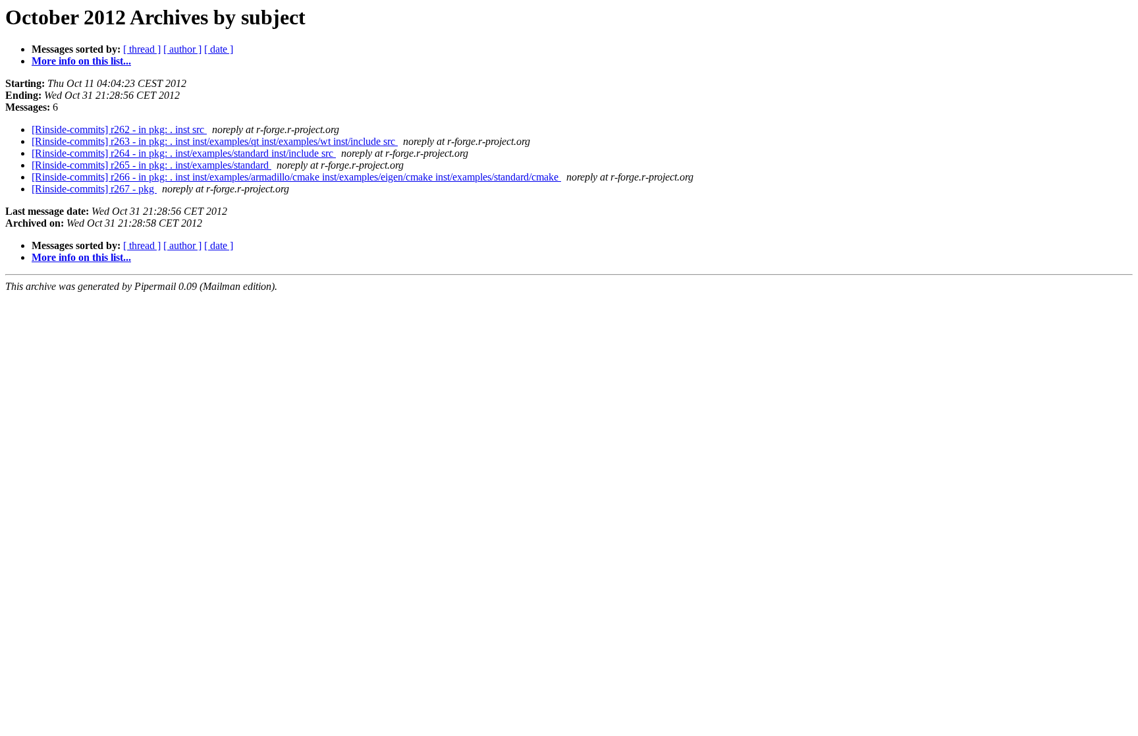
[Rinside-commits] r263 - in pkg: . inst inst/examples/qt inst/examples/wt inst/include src (215, 141)
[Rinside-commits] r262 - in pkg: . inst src (119, 129)
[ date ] (218, 49)
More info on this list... (81, 61)
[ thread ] (142, 49)
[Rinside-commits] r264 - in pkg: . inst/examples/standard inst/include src (184, 153)
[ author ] (182, 49)
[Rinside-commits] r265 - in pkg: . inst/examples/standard (151, 165)
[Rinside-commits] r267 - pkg (94, 188)
